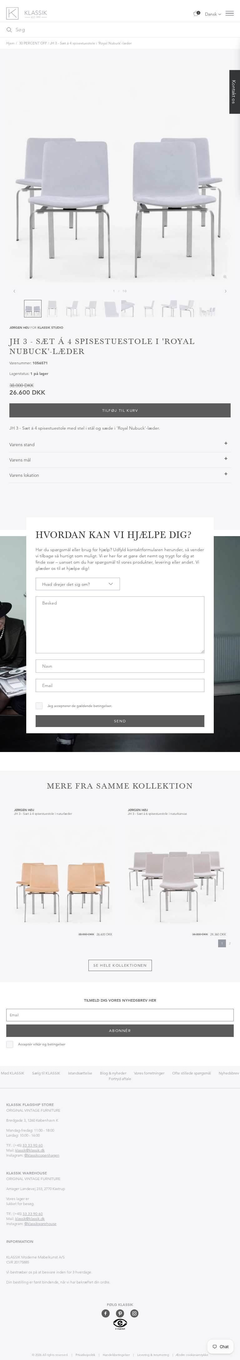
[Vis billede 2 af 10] (52, 308)
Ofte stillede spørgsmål (191, 1073)
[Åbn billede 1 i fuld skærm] (120, 171)
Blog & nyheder (113, 1073)
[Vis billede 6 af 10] (129, 308)
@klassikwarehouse (40, 1223)
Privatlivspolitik (85, 1355)
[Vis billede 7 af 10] (149, 308)
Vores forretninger (149, 1073)
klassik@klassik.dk (30, 1150)
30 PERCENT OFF (33, 43)
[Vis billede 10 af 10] (207, 308)
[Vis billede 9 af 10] (188, 308)
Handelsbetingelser (116, 1355)
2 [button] (230, 943)
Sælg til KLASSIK (46, 1073)
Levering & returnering (152, 1355)
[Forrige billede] (14, 291)
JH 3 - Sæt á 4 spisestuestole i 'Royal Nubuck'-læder (91, 43)
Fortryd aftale (120, 1078)
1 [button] (222, 943)
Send (120, 721)
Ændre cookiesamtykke (192, 1355)
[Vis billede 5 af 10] (110, 308)
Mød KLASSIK (12, 1073)
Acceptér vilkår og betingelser (41, 1044)
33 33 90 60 (32, 1145)
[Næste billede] (226, 291)
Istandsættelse (80, 1073)
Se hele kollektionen (120, 965)
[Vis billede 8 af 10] (168, 308)
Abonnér (120, 1030)
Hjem (10, 43)
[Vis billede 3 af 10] (71, 308)
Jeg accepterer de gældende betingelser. (80, 706)
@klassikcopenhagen (41, 1155)
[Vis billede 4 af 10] (91, 308)
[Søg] (9, 29)
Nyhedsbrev (229, 1073)
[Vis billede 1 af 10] (33, 308)
